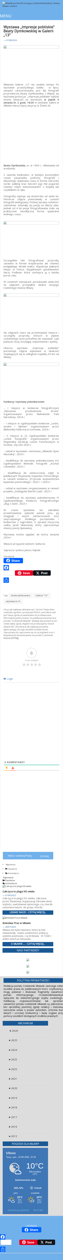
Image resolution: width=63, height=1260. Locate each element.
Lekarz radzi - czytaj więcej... (28, 912)
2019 (13, 1097)
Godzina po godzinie (19, 1210)
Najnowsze (10, 864)
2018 (13, 1107)
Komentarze (13, 873)
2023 (13, 1059)
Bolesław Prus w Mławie (17, 923)
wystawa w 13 (13, 601)
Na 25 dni (38, 1210)
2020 (13, 1088)
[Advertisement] (31, 133)
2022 (13, 1069)
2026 (13, 1030)
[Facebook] (31, 567)
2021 (13, 1078)
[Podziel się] (31, 580)
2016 (13, 1126)
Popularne (12, 869)
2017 (13, 1117)
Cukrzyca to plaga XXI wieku (19, 891)
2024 (13, 1050)
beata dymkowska (20, 595)
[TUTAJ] (14, 638)
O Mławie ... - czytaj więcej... (28, 943)
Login (9, 678)
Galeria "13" (41, 595)
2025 (13, 1040)
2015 (13, 1136)
